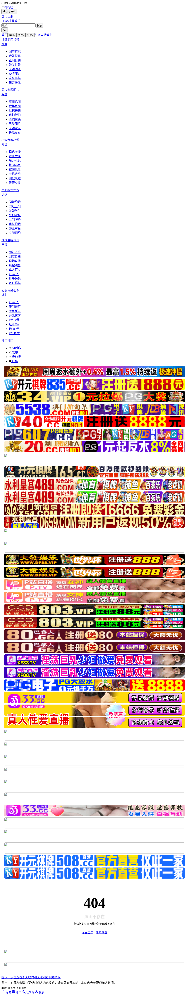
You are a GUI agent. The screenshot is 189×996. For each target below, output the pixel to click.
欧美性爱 (15, 64)
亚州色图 (15, 101)
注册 (10, 16)
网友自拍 (15, 256)
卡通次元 (15, 128)
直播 (43, 34)
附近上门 (15, 206)
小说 (30, 35)
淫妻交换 (15, 182)
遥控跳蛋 (15, 265)
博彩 (49, 34)
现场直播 (15, 261)
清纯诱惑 (15, 119)
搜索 (39, 25)
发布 (14, 352)
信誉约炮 (15, 224)
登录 (4, 16)
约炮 (37, 34)
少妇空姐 (15, 215)
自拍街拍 (15, 115)
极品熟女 (15, 132)
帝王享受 (15, 228)
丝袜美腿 (15, 110)
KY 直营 (14, 333)
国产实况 (15, 51)
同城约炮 (15, 202)
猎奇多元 (15, 82)
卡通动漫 (15, 69)
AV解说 (14, 73)
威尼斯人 (15, 311)
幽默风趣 (15, 178)
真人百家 (15, 269)
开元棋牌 (15, 315)
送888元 (14, 328)
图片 (21, 35)
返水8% (14, 324)
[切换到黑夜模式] (4, 29)
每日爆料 (15, 283)
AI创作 (16, 348)
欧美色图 (15, 106)
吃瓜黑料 (15, 78)
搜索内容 (101, 932)
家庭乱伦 (15, 169)
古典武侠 (15, 156)
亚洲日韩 (15, 60)
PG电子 (14, 274)
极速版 (16, 356)
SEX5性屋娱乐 (10, 20)
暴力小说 (15, 160)
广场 (14, 361)
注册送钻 (15, 278)
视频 (12, 35)
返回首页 (87, 932)
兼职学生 (15, 210)
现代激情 (15, 151)
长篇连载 (15, 173)
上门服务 (15, 219)
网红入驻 (15, 252)
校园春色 (15, 165)
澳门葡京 (15, 306)
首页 (4, 34)
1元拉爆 (14, 319)
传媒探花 (15, 56)
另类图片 (15, 123)
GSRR (18, 988)
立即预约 (15, 232)
